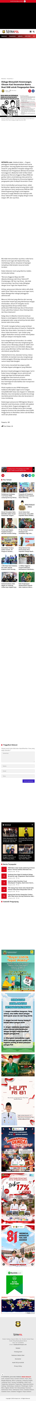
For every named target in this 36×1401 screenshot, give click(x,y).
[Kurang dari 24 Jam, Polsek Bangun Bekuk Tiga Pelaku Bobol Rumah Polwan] (26, 849)
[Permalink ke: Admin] (3, 91)
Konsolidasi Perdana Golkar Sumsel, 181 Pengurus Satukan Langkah (7, 549)
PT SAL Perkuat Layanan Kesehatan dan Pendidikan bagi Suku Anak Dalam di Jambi (26, 531)
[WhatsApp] (33, 475)
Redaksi (18, 1348)
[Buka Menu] (31, 32)
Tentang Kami (18, 1352)
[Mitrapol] (10, 31)
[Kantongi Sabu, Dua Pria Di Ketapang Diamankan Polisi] (26, 832)
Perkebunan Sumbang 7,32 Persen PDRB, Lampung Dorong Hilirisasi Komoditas (9, 495)
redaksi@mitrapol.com (20, 1344)
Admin (6, 90)
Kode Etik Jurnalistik (18, 1362)
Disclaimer (18, 1359)
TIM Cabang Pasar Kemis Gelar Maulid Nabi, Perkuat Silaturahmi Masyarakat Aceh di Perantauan (21, 888)
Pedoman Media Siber (18, 1355)
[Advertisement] (18, 16)
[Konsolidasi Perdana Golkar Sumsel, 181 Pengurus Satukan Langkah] (9, 541)
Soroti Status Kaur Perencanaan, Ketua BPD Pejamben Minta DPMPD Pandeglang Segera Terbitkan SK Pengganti (26, 513)
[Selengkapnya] (32, 824)
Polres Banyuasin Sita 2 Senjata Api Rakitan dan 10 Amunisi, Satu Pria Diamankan (10, 840)
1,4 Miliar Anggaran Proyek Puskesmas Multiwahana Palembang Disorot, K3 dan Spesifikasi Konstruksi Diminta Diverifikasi (27, 567)
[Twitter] (26, 475)
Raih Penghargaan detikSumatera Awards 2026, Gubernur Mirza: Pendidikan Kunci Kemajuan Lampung (25, 585)
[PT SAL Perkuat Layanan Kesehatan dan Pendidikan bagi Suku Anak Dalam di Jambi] (27, 523)
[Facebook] (22, 475)
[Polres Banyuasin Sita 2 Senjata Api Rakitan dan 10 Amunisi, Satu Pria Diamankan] (10, 832)
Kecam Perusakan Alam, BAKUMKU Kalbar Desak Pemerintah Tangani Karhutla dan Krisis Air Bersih (8, 513)
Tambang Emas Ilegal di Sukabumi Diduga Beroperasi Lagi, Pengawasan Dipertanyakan (21, 875)
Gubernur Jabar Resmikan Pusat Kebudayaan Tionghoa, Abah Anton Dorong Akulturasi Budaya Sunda (21, 882)
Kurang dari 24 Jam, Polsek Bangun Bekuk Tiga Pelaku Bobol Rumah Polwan (25, 857)
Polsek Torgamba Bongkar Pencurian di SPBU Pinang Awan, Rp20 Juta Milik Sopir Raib (9, 857)
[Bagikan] (33, 90)
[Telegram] (29, 475)
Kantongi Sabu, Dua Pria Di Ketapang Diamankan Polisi (26, 839)
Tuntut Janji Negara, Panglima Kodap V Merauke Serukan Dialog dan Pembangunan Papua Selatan (9, 531)
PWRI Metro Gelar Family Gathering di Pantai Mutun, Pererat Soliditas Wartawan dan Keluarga (21, 868)
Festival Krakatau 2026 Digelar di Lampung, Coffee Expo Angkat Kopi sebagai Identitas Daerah (8, 585)
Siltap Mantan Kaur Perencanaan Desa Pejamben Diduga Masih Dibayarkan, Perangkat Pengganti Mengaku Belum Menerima (26, 549)
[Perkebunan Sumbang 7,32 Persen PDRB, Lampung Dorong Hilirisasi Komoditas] (9, 487)
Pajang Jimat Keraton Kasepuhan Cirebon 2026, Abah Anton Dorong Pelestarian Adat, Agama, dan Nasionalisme (21, 895)
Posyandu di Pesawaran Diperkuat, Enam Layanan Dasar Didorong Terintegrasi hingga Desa (26, 495)
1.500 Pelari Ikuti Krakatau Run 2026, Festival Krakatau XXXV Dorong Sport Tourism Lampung (9, 567)
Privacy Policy (18, 1366)
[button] (34, 32)
